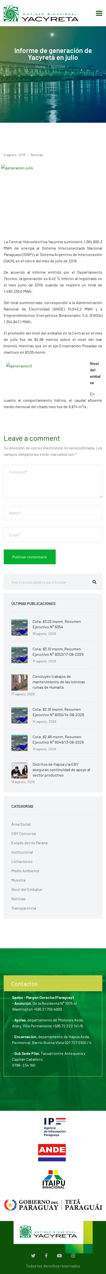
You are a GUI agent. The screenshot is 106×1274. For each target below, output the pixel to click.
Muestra (18, 880)
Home (40, 66)
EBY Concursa (23, 833)
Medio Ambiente (25, 870)
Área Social (21, 824)
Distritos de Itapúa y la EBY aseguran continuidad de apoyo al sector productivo (61, 769)
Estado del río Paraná (29, 842)
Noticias (58, 66)
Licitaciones (22, 861)
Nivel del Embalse (26, 889)
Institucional (22, 852)
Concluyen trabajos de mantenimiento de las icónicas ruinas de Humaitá (59, 681)
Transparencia (23, 908)
